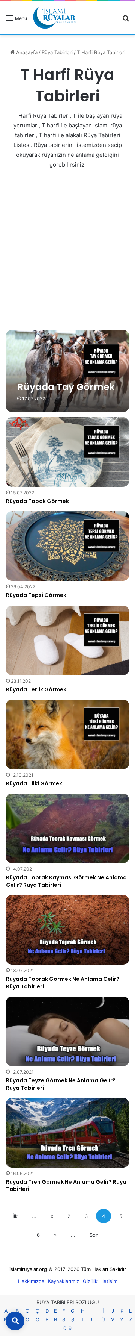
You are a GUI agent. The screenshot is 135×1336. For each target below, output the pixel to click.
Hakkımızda (31, 1281)
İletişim (109, 1281)
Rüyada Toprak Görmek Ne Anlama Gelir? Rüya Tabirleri (62, 982)
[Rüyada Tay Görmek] (67, 371)
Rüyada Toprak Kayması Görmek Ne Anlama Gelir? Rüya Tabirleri (66, 881)
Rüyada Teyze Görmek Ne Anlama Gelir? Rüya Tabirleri (61, 1084)
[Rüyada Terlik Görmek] (67, 640)
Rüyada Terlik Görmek (36, 689)
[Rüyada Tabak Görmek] (67, 452)
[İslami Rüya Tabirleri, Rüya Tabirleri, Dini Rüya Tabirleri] (54, 17)
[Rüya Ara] (125, 20)
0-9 (67, 1328)
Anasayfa (26, 52)
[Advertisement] (67, 249)
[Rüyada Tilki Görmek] (67, 734)
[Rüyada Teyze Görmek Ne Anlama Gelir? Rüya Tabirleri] (67, 1031)
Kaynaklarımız (63, 1281)
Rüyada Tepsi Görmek (36, 595)
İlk (15, 1216)
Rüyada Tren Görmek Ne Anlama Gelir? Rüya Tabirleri (66, 1185)
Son (94, 1235)
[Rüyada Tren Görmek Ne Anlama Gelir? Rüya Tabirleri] (67, 1133)
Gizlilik (90, 1281)
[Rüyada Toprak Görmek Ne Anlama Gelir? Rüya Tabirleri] (67, 930)
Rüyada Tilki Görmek (34, 783)
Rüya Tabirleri (57, 52)
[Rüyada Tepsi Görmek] (67, 546)
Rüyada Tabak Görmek (37, 501)
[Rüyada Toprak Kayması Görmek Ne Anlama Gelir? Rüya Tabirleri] (67, 828)
